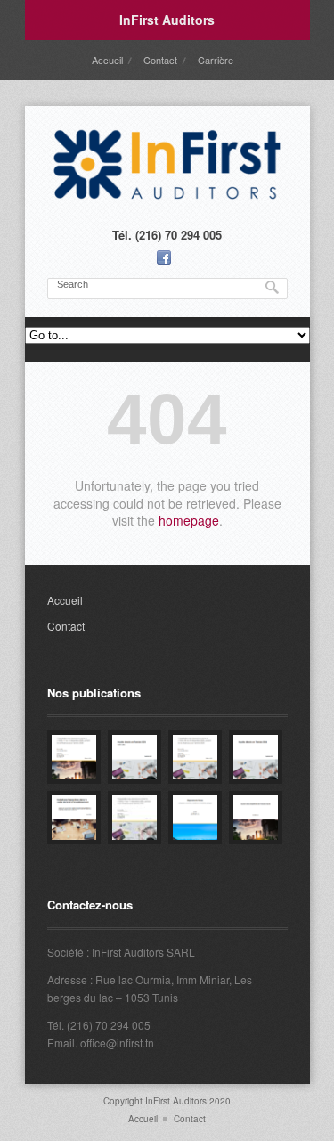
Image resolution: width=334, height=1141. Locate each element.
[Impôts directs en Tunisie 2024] (255, 757)
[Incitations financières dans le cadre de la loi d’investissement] (74, 817)
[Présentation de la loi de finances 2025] (195, 757)
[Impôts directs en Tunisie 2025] (134, 757)
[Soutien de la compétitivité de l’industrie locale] (255, 817)
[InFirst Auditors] (167, 200)
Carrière (215, 60)
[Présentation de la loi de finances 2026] (74, 757)
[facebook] (164, 257)
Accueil (107, 60)
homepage (189, 520)
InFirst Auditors (167, 20)
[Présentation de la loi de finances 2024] (134, 817)
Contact (160, 60)
